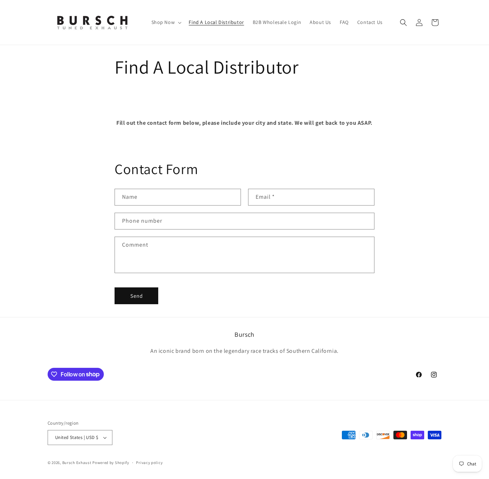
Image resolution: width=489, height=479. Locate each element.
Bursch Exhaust (77, 462)
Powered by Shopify (110, 462)
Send (136, 295)
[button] (166, 22)
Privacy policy (149, 462)
